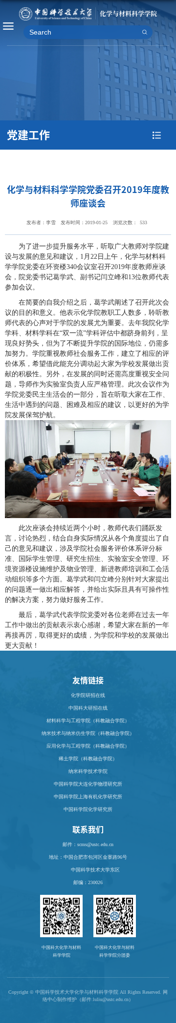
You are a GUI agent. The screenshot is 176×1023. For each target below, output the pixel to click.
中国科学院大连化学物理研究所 (88, 784)
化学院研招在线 (88, 695)
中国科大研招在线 (88, 708)
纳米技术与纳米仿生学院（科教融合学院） (88, 733)
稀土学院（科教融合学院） (88, 758)
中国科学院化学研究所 (88, 809)
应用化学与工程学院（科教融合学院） (88, 746)
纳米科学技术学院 (88, 771)
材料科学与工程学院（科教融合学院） (88, 720)
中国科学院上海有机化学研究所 (88, 796)
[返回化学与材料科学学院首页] (88, 11)
